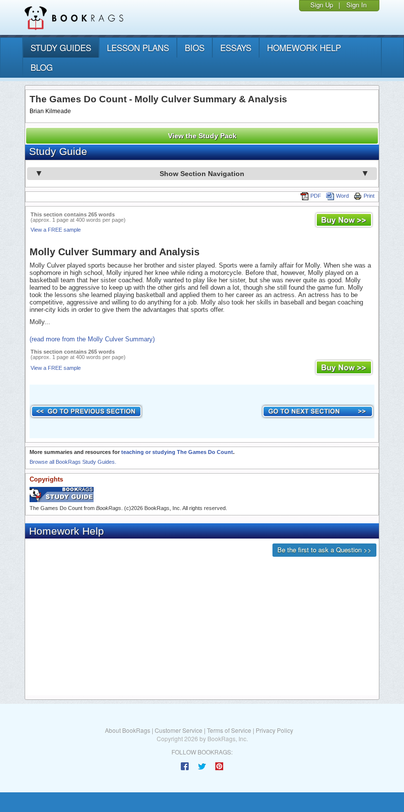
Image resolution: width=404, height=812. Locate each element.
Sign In (356, 4)
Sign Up (321, 4)
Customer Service (178, 730)
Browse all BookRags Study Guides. (73, 462)
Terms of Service (229, 730)
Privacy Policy (274, 730)
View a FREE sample (56, 230)
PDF (315, 196)
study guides (61, 47)
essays (235, 47)
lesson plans (138, 47)
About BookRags (127, 730)
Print (369, 196)
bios (194, 47)
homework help (304, 47)
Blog (42, 67)
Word (342, 196)
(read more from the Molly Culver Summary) (92, 339)
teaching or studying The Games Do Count (177, 452)
